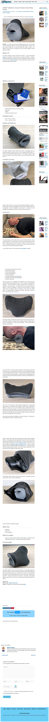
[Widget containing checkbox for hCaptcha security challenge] (10, 687)
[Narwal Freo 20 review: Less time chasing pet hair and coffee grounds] (41, 25)
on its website (23, 248)
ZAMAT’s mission (13, 59)
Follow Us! (9, 708)
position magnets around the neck (18, 444)
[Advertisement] (19, 71)
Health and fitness (26, 11)
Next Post (33, 655)
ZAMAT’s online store (13, 582)
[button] (47, 2)
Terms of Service (27, 708)
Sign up (17, 612)
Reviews (20, 11)
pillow (4, 57)
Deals (23, 1)
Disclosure (34, 708)
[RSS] (27, 713)
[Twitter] (21, 713)
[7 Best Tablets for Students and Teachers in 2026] (41, 223)
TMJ (17, 277)
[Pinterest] (24, 713)
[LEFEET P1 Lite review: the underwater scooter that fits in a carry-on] (41, 19)
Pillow (32, 11)
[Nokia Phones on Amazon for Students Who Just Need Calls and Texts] (41, 229)
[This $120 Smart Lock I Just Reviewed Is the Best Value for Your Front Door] (41, 13)
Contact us (14, 708)
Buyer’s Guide (28, 1)
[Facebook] (20, 713)
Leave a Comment (6, 12)
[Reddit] (28, 713)
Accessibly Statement (41, 708)
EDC (33, 1)
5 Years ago (44, 138)
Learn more (31, 16)
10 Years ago (46, 138)
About (4, 708)
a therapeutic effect (22, 442)
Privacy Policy (20, 708)
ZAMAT (24, 584)
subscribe (8, 693)
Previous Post (4, 655)
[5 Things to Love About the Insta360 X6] (41, 67)
